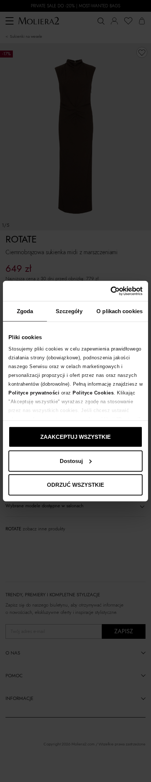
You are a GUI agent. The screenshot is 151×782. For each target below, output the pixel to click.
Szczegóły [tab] (69, 311)
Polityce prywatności (33, 392)
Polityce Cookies (93, 392)
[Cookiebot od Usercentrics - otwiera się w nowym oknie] (110, 291)
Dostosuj (71, 460)
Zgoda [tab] (25, 311)
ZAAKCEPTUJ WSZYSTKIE (75, 437)
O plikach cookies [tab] (119, 311)
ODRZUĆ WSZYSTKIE (75, 485)
